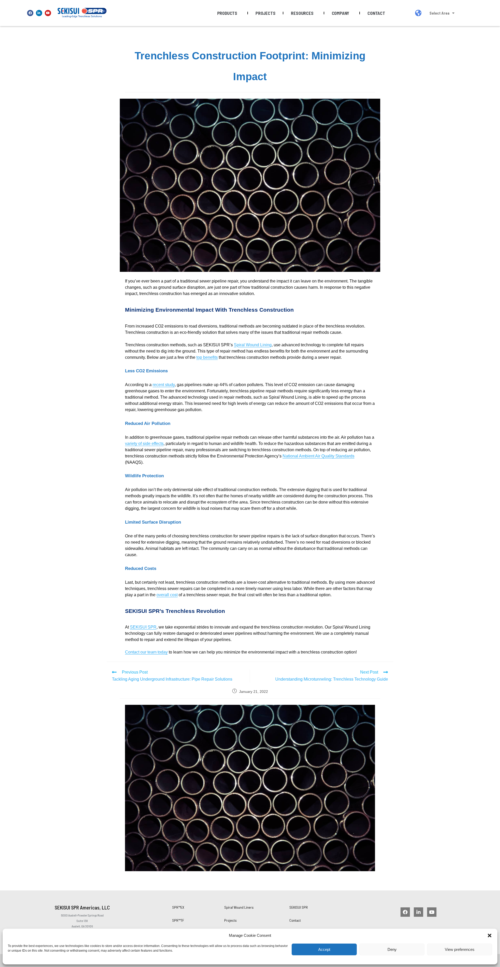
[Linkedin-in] (39, 13)
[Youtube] (48, 13)
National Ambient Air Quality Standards (318, 456)
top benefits (207, 357)
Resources (302, 13)
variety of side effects (144, 443)
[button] (489, 935)
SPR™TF (178, 920)
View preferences (459, 949)
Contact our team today (146, 652)
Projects (265, 13)
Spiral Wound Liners (239, 907)
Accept (324, 949)
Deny (392, 949)
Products (227, 13)
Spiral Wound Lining (253, 345)
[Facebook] (30, 13)
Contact (376, 13)
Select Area (439, 13)
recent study (164, 384)
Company (340, 13)
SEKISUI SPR (143, 627)
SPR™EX (178, 907)
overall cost (167, 595)
